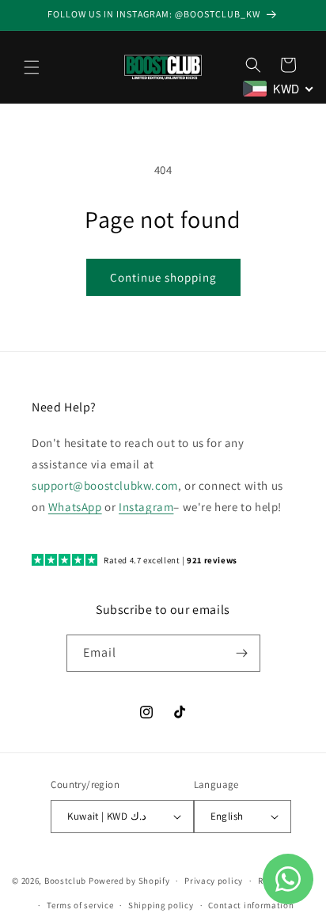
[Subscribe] (242, 653)
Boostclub (65, 880)
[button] (31, 67)
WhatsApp (75, 506)
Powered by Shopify (129, 880)
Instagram (146, 506)
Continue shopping (163, 277)
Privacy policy (213, 880)
